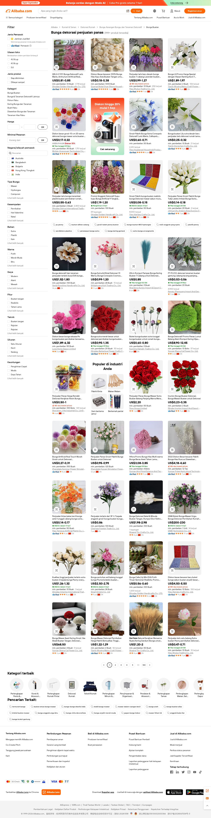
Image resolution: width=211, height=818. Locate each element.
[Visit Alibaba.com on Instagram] (189, 772)
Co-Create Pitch (13, 745)
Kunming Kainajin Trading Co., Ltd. (144, 349)
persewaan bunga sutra (89, 231)
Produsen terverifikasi (98, 739)
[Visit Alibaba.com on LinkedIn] (177, 772)
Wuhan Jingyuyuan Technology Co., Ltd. (69, 151)
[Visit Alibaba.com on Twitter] (183, 772)
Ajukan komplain (136, 750)
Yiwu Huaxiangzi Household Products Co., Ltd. (146, 150)
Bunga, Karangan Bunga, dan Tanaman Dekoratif (120, 27)
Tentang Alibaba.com (16, 733)
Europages (147, 805)
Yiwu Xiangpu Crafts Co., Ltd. (142, 214)
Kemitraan (174, 761)
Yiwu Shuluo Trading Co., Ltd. (142, 89)
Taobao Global (117, 805)
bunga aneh (153, 707)
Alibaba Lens (22, 792)
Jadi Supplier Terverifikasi (181, 756)
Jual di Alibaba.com (178, 739)
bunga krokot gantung (21, 719)
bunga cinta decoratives (76, 713)
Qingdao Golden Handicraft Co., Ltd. (107, 214)
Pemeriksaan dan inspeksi (58, 761)
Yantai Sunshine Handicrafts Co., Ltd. (68, 285)
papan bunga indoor (132, 713)
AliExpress (64, 805)
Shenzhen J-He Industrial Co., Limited (69, 410)
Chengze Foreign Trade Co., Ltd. (105, 528)
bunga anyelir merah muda (105, 713)
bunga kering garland (116, 231)
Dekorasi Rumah (88, 27)
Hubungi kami (135, 745)
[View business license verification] (131, 813)
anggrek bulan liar (177, 713)
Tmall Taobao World (91, 805)
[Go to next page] (149, 665)
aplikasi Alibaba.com (153, 792)
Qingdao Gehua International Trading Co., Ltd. (69, 208)
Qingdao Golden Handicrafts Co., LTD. (69, 86)
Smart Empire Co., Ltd (100, 592)
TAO (128, 805)
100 (144, 665)
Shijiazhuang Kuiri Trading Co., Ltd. (106, 285)
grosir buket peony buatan (108, 225)
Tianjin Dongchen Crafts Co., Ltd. (182, 146)
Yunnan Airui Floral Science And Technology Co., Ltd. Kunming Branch (146, 471)
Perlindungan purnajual (57, 756)
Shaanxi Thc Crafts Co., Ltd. (141, 532)
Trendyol (136, 805)
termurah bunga (18, 707)
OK (42, 127)
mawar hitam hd (155, 713)
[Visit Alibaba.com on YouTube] (194, 772)
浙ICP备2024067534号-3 (179, 814)
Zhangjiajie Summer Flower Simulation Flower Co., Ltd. (69, 469)
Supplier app (108, 792)
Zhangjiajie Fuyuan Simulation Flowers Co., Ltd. (107, 469)
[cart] (164, 11)
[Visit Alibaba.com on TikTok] (200, 772)
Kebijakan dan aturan (56, 767)
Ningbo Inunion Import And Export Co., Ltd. (184, 408)
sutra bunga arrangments (143, 231)
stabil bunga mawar (102, 707)
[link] (207, 790)
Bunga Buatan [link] (152, 27)
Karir (8, 756)
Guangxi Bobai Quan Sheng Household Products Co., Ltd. (107, 86)
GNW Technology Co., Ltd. (179, 531)
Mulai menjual (176, 745)
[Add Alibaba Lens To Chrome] (51, 792)
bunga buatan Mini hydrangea (139, 225)
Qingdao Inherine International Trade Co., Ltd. (69, 592)
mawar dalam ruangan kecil (129, 707)
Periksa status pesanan (180, 750)
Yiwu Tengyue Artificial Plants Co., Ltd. (69, 531)
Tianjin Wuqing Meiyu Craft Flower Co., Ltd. (184, 86)
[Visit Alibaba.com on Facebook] (171, 772)
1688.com (76, 805)
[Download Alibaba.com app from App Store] (174, 792)
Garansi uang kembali (56, 745)
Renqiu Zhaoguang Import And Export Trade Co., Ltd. (184, 291)
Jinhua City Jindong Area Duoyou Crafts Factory (184, 211)
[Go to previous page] (103, 665)
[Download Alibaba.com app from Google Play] (195, 792)
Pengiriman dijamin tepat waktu (60, 750)
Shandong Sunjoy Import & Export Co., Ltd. (146, 288)
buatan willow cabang (80, 225)
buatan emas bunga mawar (45, 707)
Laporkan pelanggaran (139, 769)
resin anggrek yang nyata (169, 225)
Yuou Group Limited (138, 408)
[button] (127, 11)
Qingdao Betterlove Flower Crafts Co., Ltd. (107, 351)
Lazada (105, 805)
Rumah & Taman (69, 27)
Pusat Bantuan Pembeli (139, 739)
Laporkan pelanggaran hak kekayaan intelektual (145, 762)
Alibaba (54, 27)
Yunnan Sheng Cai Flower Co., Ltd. (183, 351)
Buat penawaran (95, 745)
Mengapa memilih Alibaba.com (19, 739)
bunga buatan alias (174, 707)
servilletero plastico (64, 231)
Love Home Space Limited (64, 349)
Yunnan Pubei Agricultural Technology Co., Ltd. (184, 471)
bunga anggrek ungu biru (48, 713)
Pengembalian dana (137, 756)
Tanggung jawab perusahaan (18, 750)
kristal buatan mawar (20, 713)
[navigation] (27, 346)
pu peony (59, 225)
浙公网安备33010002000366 (152, 814)
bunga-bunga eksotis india (74, 707)
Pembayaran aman (55, 739)
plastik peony (193, 225)
